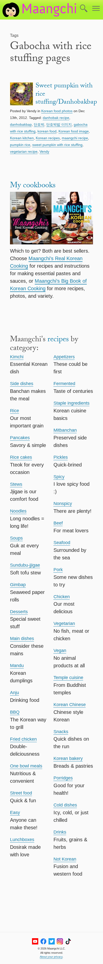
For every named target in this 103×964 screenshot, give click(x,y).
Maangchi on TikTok (68, 941)
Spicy (59, 476)
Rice (14, 410)
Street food (21, 792)
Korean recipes (48, 138)
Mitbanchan (65, 430)
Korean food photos (56, 111)
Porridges (63, 777)
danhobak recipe (56, 118)
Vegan (60, 650)
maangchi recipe (75, 138)
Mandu (17, 665)
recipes (58, 340)
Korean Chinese (70, 704)
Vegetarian (64, 623)
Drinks (60, 832)
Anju (14, 692)
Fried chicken (23, 739)
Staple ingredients (72, 403)
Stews (16, 484)
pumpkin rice (20, 145)
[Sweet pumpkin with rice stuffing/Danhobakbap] (21, 94)
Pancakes (20, 437)
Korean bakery (68, 758)
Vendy (44, 151)
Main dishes (22, 638)
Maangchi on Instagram (60, 941)
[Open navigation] (96, 9)
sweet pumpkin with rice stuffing (57, 145)
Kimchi (17, 356)
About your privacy (51, 956)
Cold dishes (65, 805)
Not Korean (65, 859)
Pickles (61, 457)
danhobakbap (21, 124)
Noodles (18, 511)
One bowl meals (26, 765)
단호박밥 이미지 (59, 124)
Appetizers (64, 356)
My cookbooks (33, 186)
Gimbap (18, 584)
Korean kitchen (22, 138)
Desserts (19, 611)
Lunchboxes (22, 839)
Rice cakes (21, 457)
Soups (16, 538)
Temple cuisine (68, 677)
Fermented (64, 383)
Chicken (62, 596)
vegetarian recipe (24, 151)
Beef (58, 523)
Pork (58, 569)
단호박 (39, 124)
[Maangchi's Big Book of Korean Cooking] (72, 219)
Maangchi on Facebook (43, 941)
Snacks (61, 731)
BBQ (15, 712)
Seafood (62, 542)
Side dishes (21, 383)
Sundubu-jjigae (25, 565)
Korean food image (73, 131)
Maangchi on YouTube (35, 941)
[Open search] (83, 9)
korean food (47, 131)
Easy (15, 812)
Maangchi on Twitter (51, 941)
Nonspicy (63, 503)
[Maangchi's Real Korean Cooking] (31, 219)
